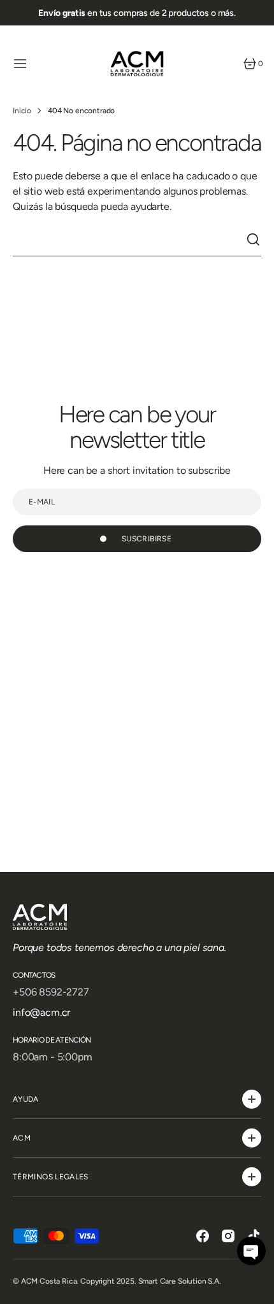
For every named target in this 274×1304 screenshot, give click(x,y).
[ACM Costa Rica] (137, 63)
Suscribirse (146, 538)
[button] (20, 63)
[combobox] (129, 240)
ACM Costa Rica (49, 1281)
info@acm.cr (41, 1012)
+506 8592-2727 (51, 992)
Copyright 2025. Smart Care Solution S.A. (150, 1281)
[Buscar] (253, 239)
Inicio (22, 110)
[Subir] (259, 1289)
